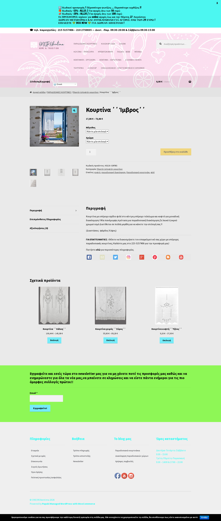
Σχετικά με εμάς (38, 456)
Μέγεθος (90, 127)
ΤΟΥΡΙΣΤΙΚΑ (79, 68)
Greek (59, 84)
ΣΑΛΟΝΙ (122, 43)
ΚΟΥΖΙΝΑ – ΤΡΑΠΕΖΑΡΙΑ (84, 51)
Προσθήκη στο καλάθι (176, 151)
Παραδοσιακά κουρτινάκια (127, 450)
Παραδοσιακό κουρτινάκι (138, 172)
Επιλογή (54, 340)
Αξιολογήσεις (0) (39, 228)
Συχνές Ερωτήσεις (39, 466)
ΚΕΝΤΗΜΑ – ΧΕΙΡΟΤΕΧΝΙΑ (110, 59)
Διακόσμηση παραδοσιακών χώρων (131, 456)
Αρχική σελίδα (39, 92)
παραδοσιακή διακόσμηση (113, 172)
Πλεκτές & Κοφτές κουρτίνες (86, 92)
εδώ (98, 249)
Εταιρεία (35, 450)
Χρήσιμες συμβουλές (124, 461)
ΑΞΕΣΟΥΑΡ (92, 68)
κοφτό (97, 172)
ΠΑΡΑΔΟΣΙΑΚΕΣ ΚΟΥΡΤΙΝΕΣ (85, 43)
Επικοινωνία (36, 461)
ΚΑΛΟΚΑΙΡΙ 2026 (108, 43)
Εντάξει (204, 517)
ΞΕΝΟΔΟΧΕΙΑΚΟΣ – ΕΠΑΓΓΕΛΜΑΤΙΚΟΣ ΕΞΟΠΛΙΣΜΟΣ (122, 68)
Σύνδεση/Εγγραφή (40, 81)
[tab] (54, 210)
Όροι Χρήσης (37, 472)
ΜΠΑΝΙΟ (138, 51)
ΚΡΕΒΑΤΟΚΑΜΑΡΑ (105, 51)
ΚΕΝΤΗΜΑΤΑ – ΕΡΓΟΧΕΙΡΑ (84, 59)
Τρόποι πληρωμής (81, 450)
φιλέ (153, 172)
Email (33, 392)
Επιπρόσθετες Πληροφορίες (45, 219)
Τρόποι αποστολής (82, 456)
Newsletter (78, 461)
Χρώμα (89, 137)
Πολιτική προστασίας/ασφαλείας (46, 477)
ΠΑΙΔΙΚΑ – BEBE (123, 51)
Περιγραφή (36, 210)
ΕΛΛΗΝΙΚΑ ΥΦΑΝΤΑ (133, 59)
